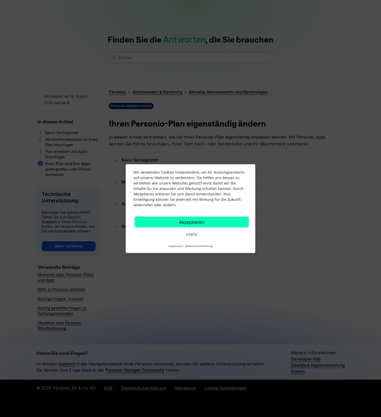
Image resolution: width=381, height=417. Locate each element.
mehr (192, 234)
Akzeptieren (191, 222)
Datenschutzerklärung (199, 246)
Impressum (175, 246)
